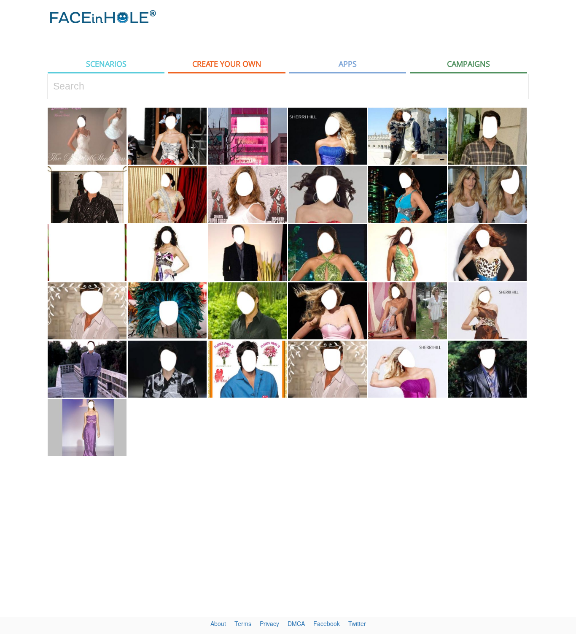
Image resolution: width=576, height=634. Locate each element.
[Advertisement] (374, 27)
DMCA (296, 623)
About (218, 623)
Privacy (269, 623)
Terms (242, 623)
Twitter (357, 623)
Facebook (326, 623)
